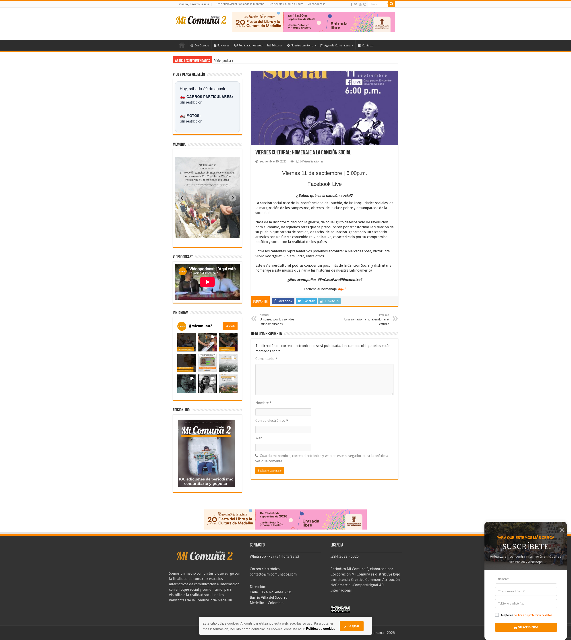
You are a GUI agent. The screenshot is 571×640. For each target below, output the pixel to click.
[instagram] (364, 4)
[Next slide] (232, 198)
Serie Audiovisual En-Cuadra (286, 4)
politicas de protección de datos (533, 615)
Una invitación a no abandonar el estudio (366, 320)
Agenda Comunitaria (337, 45)
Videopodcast (316, 4)
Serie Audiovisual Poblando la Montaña (240, 4)
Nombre (263, 403)
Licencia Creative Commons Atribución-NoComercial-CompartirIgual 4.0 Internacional (366, 585)
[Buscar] (391, 4)
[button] (186, 342)
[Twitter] (356, 4)
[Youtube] (360, 4)
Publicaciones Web (251, 45)
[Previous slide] (182, 198)
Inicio (182, 45)
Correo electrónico (271, 420)
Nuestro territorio (302, 45)
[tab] (193, 234)
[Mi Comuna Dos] (201, 19)
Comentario (266, 359)
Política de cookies (320, 628)
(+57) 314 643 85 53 (283, 556)
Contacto (368, 45)
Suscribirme (528, 627)
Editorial (277, 45)
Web (259, 438)
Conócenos (201, 45)
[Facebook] (351, 4)
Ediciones (223, 45)
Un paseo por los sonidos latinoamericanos (277, 320)
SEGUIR (230, 325)
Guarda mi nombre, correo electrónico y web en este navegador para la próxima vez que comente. (321, 458)
